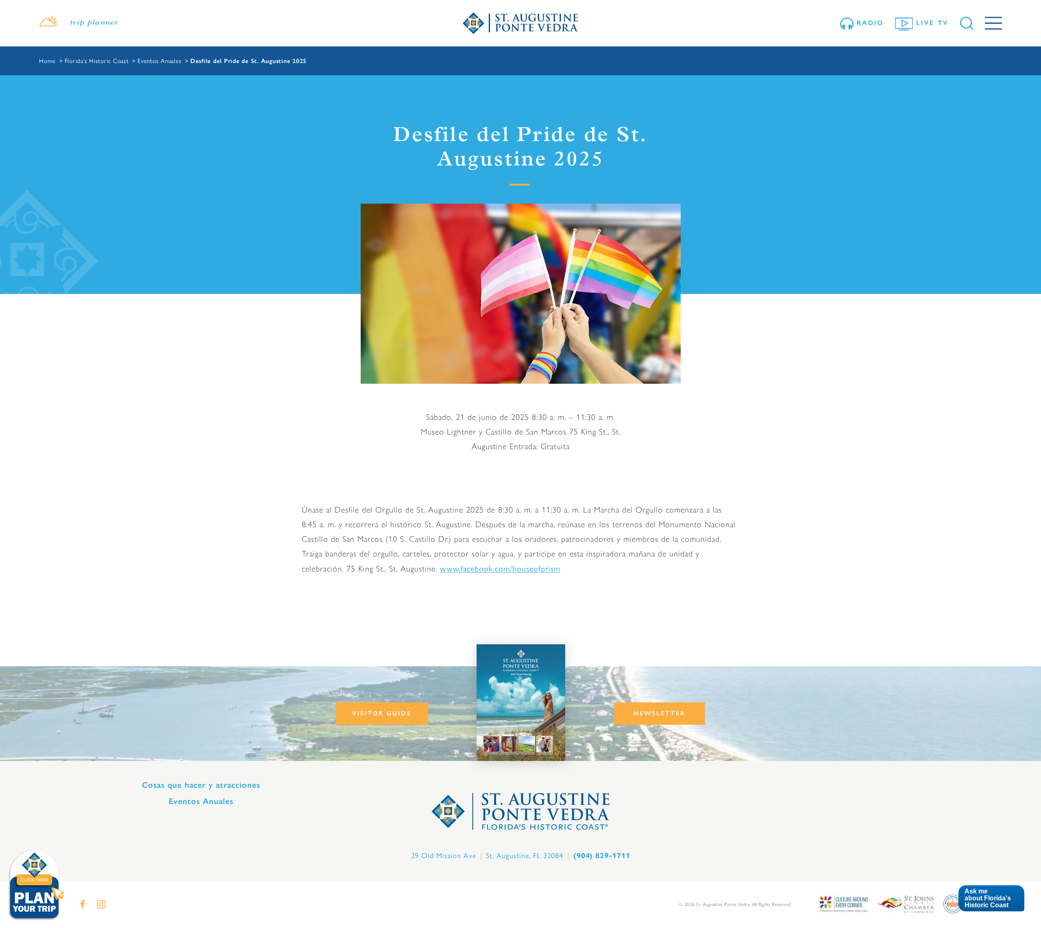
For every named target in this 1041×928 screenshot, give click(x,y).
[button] (991, 898)
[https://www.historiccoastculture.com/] (843, 903)
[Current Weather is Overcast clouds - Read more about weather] (49, 23)
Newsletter (660, 713)
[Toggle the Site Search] (966, 23)
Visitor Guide (382, 713)
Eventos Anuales (201, 801)
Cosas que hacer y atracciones (201, 785)
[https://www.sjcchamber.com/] (905, 903)
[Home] (520, 23)
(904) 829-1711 (601, 855)
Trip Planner (94, 23)
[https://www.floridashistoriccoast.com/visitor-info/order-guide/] (521, 702)
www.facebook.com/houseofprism (500, 568)
